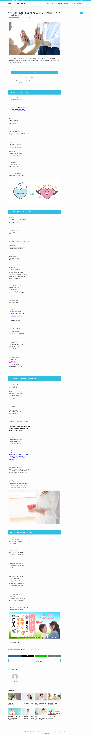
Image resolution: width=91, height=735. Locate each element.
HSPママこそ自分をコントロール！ (23, 82)
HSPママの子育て (16, 17)
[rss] (80, 0)
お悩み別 (11, 17)
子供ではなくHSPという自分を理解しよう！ (25, 80)
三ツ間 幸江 (15, 681)
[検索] (82, 0)
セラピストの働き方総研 (16, 3)
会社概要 (26, 731)
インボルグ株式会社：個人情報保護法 (56, 731)
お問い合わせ (66, 731)
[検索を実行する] (81, 13)
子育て (23, 649)
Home (23, 731)
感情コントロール (30, 649)
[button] (14, 656)
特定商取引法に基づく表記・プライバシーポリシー (39, 731)
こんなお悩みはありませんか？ (21, 75)
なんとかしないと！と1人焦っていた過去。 (24, 77)
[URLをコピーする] (54, 656)
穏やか (36, 649)
